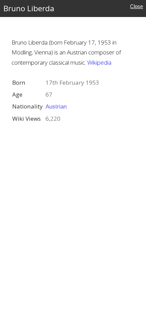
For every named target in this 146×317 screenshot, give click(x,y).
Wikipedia (99, 62)
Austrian (56, 106)
